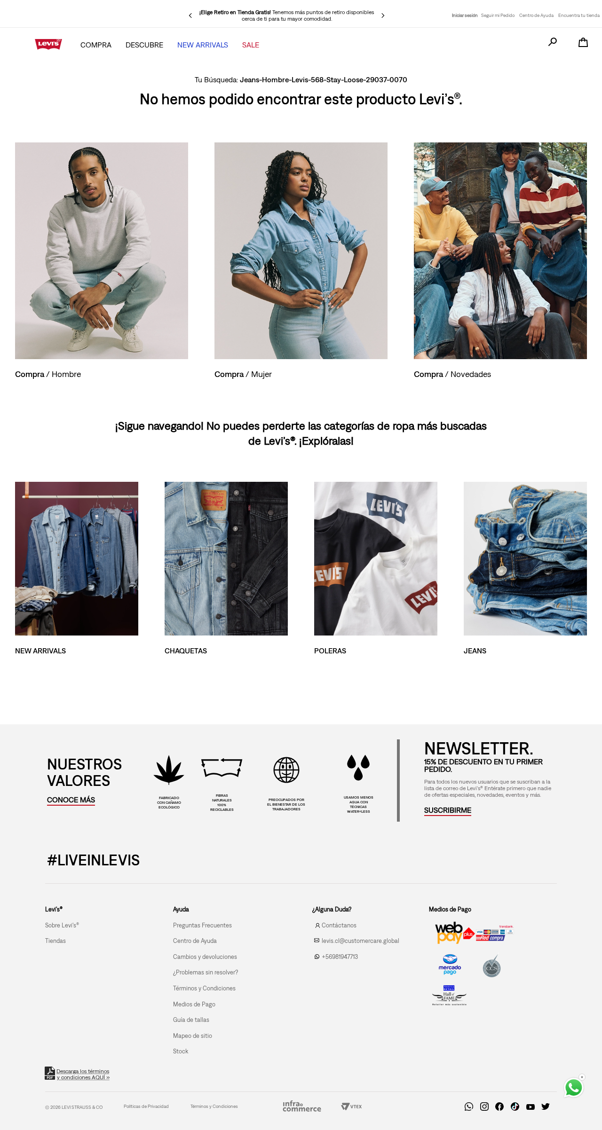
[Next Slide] (383, 15)
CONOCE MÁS (71, 799)
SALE (250, 44)
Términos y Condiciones (214, 1106)
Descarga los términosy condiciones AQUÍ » (83, 1074)
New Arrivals (202, 44)
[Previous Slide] (190, 15)
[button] (447, 810)
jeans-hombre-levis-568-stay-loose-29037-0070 (323, 79)
